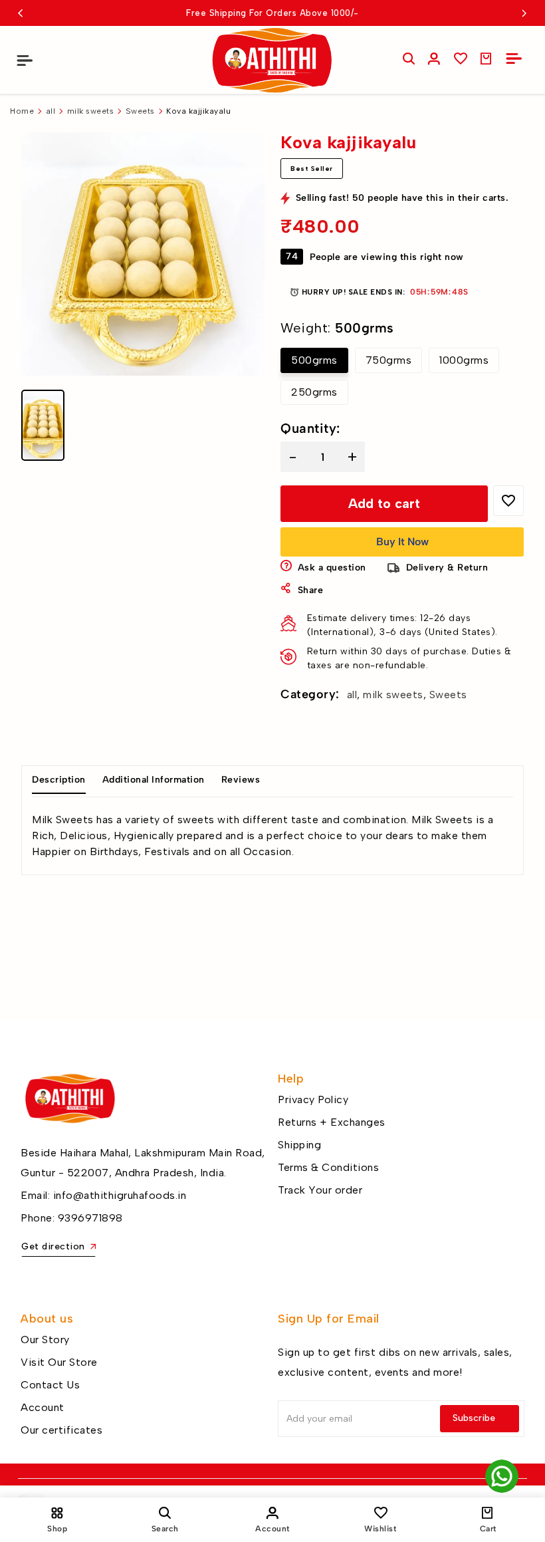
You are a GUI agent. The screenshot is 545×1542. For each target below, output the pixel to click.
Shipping (299, 1144)
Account (42, 1407)
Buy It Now (402, 541)
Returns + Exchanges (331, 1122)
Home (22, 111)
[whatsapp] (501, 1476)
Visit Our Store (59, 1362)
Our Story (45, 1339)
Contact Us (50, 1384)
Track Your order (320, 1190)
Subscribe (474, 1418)
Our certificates (61, 1430)
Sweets (140, 111)
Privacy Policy (313, 1099)
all (51, 111)
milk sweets (90, 111)
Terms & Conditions (328, 1167)
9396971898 (90, 1218)
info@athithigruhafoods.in (120, 1195)
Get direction (53, 1246)
